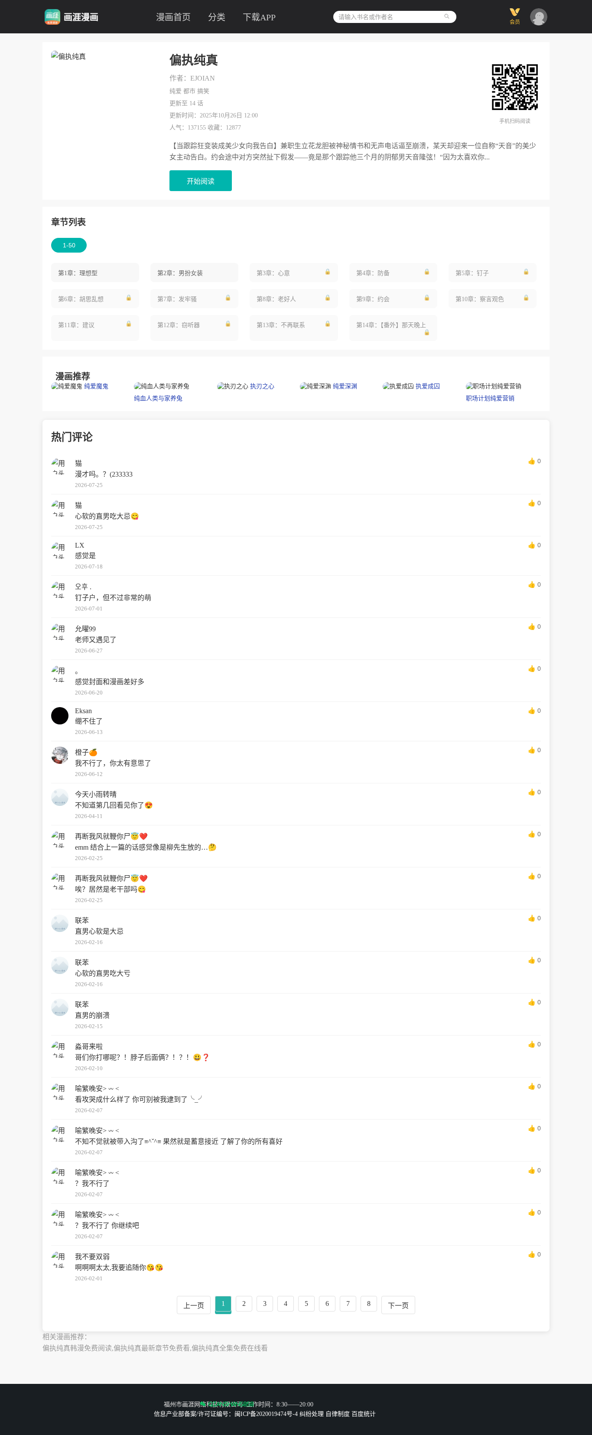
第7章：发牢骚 (177, 299)
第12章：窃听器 (178, 325)
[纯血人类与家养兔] (161, 386)
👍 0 (534, 461)
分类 (216, 17)
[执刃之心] (233, 386)
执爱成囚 (428, 386)
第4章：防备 (373, 273)
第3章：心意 (273, 273)
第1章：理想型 (78, 273)
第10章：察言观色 (479, 299)
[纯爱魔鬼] (67, 386)
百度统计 (363, 1414)
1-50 (69, 245)
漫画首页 (173, 17)
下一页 (398, 1305)
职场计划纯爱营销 (490, 398)
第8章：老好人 (276, 299)
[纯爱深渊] (316, 386)
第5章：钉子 (472, 273)
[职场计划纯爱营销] (493, 386)
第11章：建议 (76, 325)
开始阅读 (201, 181)
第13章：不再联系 (281, 325)
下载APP (259, 17)
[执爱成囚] (399, 386)
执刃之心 (262, 386)
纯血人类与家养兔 (158, 398)
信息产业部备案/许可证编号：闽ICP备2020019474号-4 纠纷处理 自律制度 (252, 1414)
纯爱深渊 (345, 386)
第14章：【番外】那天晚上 (391, 325)
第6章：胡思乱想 (81, 299)
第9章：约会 (373, 299)
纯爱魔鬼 (96, 386)
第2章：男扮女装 (180, 273)
